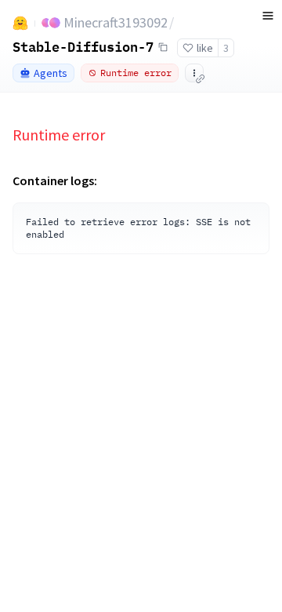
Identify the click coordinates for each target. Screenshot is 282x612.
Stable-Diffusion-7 (83, 46)
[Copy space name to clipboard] (163, 47)
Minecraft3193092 (115, 22)
